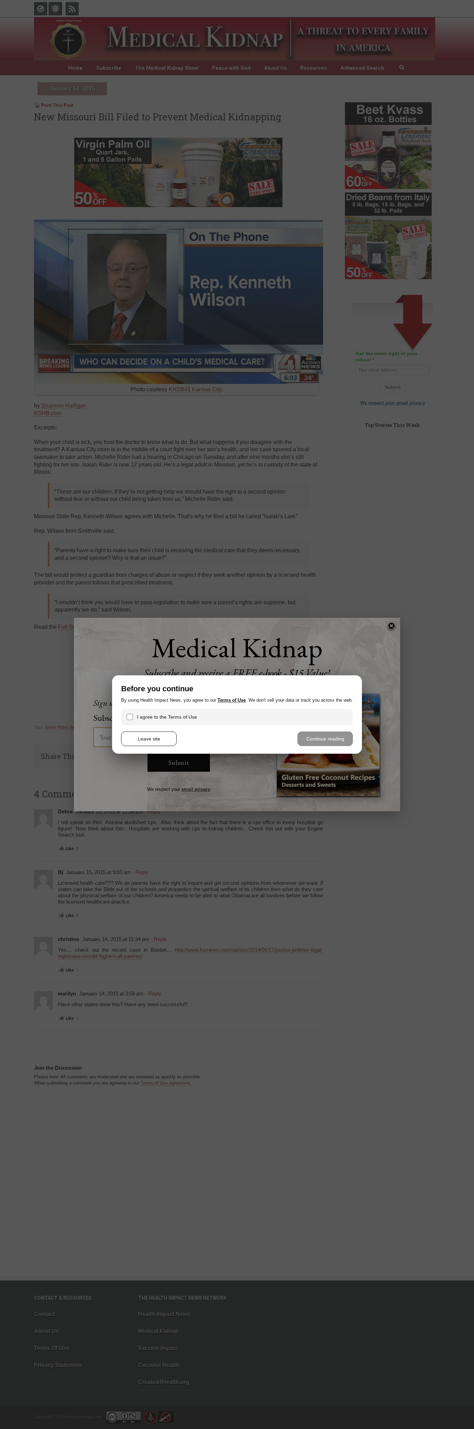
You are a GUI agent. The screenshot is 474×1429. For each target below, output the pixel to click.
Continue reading (325, 739)
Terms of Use (232, 700)
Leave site (149, 739)
